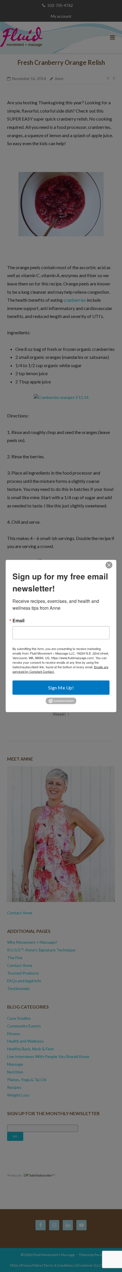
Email (18, 620)
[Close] (109, 565)
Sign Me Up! (61, 687)
